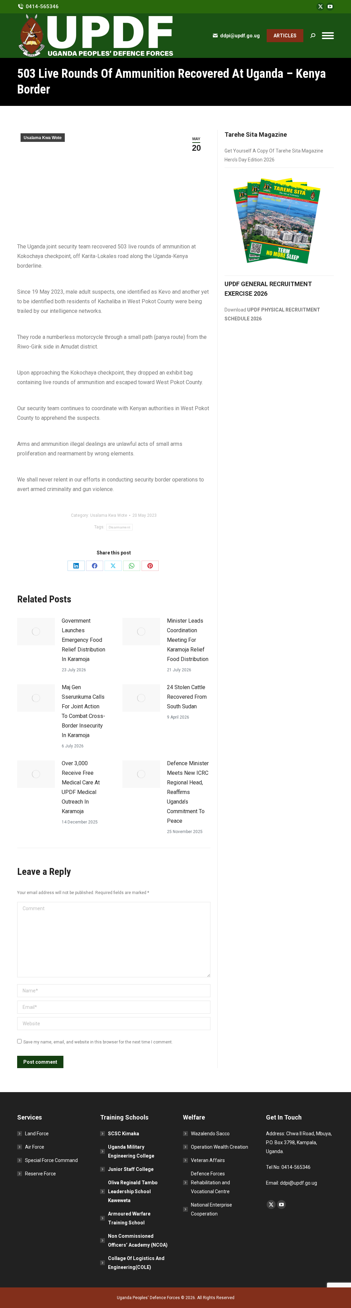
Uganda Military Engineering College (131, 1151)
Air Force (34, 1147)
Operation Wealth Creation (219, 1147)
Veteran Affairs (208, 1160)
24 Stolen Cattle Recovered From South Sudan (187, 697)
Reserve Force (40, 1173)
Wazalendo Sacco (210, 1133)
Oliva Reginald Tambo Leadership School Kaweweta (133, 1191)
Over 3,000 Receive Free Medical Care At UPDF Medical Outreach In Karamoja (81, 787)
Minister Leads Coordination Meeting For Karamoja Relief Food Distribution (187, 640)
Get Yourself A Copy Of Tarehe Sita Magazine (274, 151)
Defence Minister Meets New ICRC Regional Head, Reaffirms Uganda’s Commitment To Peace (188, 792)
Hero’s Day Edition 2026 (250, 159)
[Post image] (36, 631)
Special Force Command (51, 1160)
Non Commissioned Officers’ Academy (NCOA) (138, 1240)
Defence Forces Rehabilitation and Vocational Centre (210, 1182)
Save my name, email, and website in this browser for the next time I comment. (98, 1042)
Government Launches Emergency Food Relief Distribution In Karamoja (83, 640)
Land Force (37, 1133)
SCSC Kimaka (123, 1133)
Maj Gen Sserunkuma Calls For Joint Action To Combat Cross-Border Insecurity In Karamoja (83, 711)
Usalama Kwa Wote (43, 137)
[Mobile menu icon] (328, 35)
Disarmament (119, 527)
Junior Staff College (131, 1169)
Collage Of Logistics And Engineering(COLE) (136, 1263)
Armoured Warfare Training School (129, 1218)
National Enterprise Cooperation (211, 1209)
